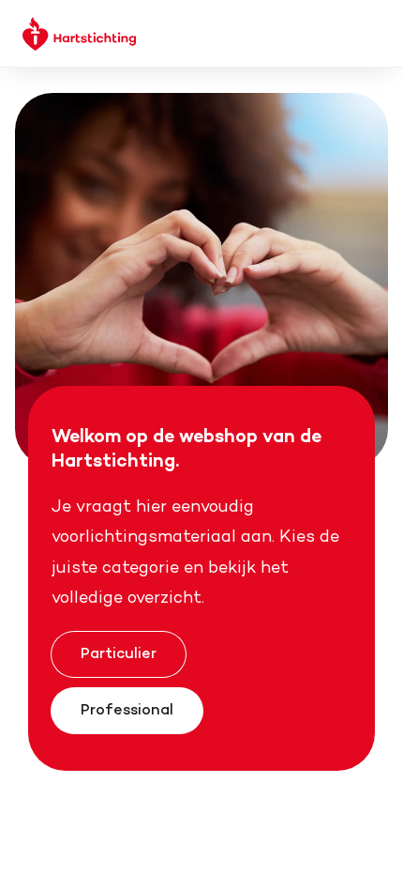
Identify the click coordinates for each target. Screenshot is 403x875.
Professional (127, 708)
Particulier (119, 652)
